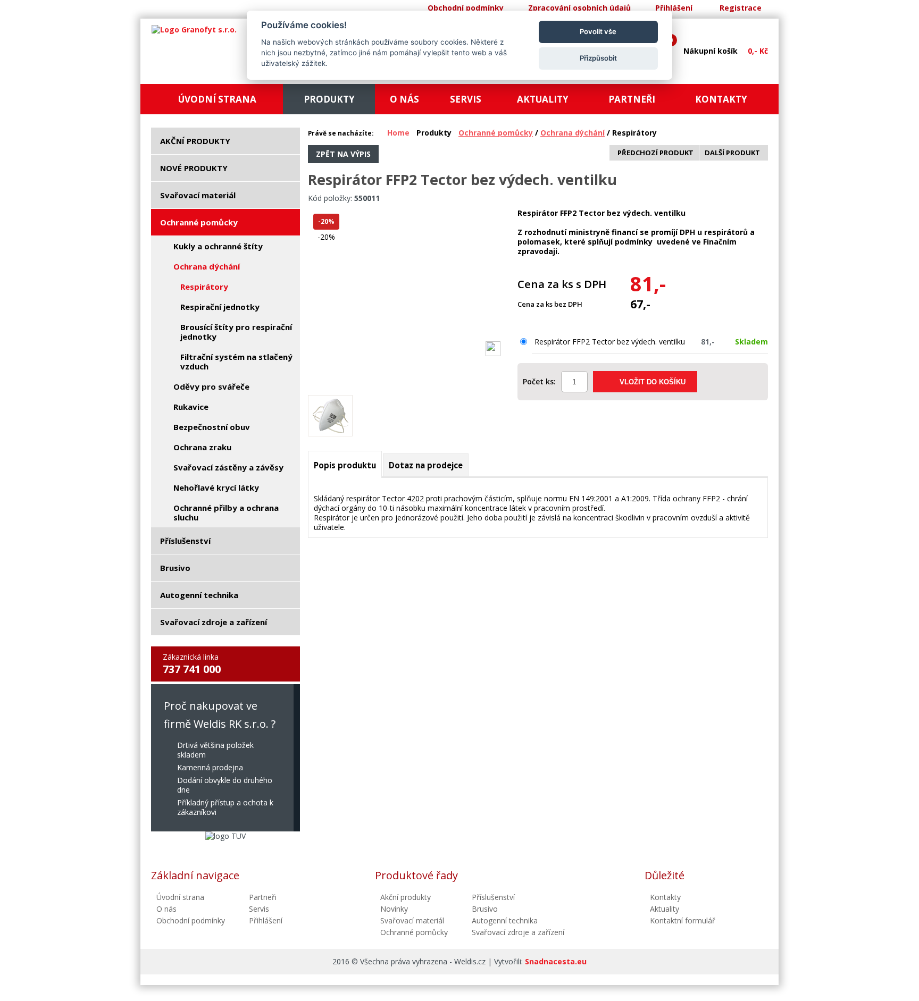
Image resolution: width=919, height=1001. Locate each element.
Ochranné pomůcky (495, 133)
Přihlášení (673, 8)
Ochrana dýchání (572, 133)
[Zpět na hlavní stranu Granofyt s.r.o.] (194, 30)
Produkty (434, 133)
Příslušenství (493, 897)
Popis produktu (345, 465)
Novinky (394, 909)
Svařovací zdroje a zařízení (518, 932)
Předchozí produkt (655, 152)
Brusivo (485, 909)
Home (398, 133)
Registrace (741, 8)
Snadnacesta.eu (556, 961)
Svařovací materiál (412, 920)
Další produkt (732, 152)
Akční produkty (405, 897)
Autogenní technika (505, 920)
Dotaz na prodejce (426, 465)
